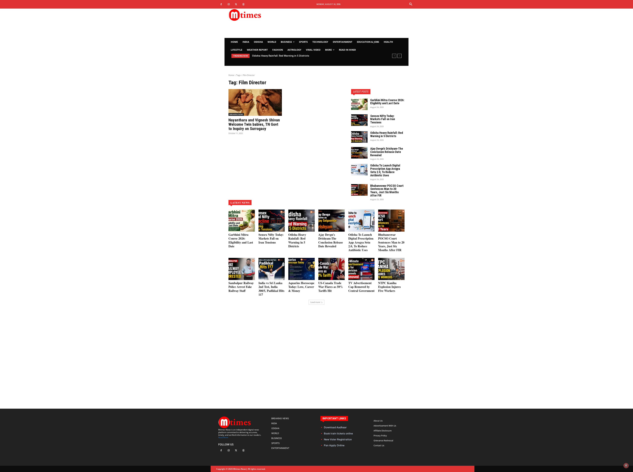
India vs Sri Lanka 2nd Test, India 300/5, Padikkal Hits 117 (271, 289)
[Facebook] (221, 4)
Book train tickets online (338, 433)
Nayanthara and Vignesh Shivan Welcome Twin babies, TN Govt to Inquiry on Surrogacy (254, 124)
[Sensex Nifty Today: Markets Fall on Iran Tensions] (359, 120)
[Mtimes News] (255, 15)
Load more (315, 302)
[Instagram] (228, 4)
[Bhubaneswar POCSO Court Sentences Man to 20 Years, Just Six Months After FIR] (359, 190)
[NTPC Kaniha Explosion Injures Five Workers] (391, 269)
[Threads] (243, 4)
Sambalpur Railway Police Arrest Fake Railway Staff (241, 287)
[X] (236, 4)
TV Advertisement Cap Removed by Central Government (361, 287)
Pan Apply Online (334, 445)
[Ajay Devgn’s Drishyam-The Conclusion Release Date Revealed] (359, 153)
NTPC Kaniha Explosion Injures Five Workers (389, 287)
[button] (411, 4)
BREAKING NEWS (236, 114)
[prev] (394, 56)
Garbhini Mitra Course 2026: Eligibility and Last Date (387, 101)
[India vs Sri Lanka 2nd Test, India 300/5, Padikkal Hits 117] (271, 269)
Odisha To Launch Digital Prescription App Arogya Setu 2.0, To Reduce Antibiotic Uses (385, 170)
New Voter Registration (338, 439)
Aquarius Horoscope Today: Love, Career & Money (301, 287)
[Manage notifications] (626, 465)
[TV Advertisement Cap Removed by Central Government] (361, 269)
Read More (223, 437)
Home (231, 75)
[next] (399, 56)
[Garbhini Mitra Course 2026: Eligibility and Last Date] (359, 104)
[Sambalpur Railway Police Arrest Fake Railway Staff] (241, 269)
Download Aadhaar (335, 427)
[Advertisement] (347, 23)
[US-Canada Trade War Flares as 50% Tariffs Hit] (331, 269)
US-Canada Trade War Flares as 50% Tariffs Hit (330, 287)
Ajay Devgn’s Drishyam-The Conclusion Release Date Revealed (287, 55)
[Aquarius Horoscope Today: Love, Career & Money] (301, 269)
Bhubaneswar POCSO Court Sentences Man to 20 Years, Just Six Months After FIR (387, 190)
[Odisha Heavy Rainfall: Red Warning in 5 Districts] (359, 137)
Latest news (240, 202)
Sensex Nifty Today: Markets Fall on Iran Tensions (382, 119)
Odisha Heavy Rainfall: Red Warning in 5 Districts (386, 134)
